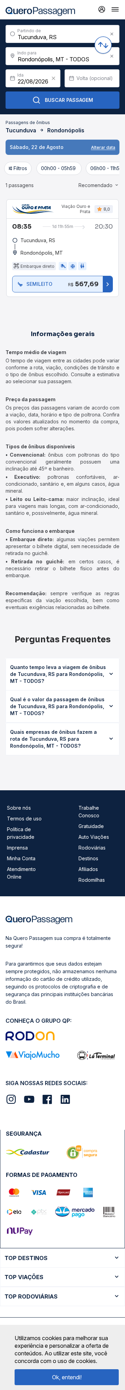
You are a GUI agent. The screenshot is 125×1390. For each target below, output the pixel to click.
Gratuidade (91, 826)
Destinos (88, 858)
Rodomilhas (91, 880)
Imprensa (17, 848)
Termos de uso (24, 818)
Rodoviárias (92, 848)
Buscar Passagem (69, 100)
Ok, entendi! (67, 1377)
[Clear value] (53, 78)
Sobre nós (19, 808)
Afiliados (88, 869)
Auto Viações (93, 837)
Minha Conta (21, 858)
